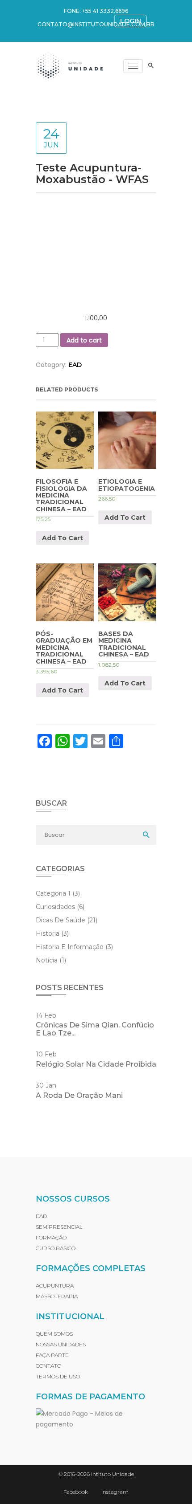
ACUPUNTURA (55, 1285)
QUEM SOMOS (54, 1333)
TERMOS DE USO (58, 1376)
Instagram (115, 1491)
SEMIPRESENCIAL (59, 1226)
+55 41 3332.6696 (105, 11)
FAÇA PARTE (52, 1355)
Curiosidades (60, 907)
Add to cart (84, 340)
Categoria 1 (58, 893)
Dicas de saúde (66, 920)
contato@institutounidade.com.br (96, 24)
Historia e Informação (74, 947)
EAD (75, 365)
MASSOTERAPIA (57, 1296)
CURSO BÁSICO (55, 1248)
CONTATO (48, 1365)
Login (130, 21)
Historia (52, 933)
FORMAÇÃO (51, 1237)
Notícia (51, 960)
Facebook (75, 1491)
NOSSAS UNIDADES (61, 1344)
